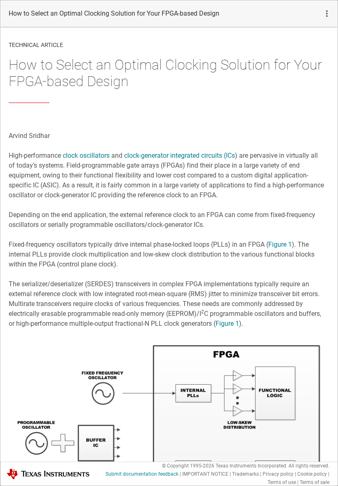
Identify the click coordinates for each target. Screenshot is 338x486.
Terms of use (282, 482)
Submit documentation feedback (142, 474)
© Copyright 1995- (188, 466)
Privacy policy (278, 474)
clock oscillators (86, 155)
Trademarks (245, 474)
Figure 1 (280, 244)
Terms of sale (314, 482)
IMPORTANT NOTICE (205, 474)
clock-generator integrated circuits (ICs (179, 155)
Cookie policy (312, 474)
